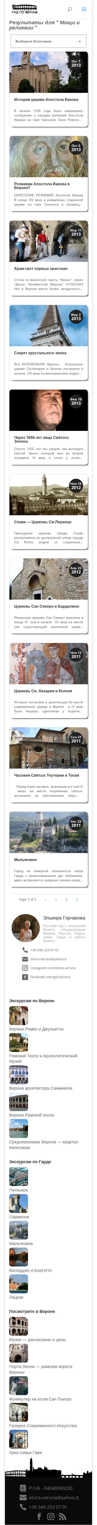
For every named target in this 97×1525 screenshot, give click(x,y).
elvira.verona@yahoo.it (49, 959)
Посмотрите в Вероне (32, 1311)
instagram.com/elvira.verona (53, 968)
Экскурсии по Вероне (31, 1000)
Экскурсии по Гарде (30, 1161)
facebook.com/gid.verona (50, 977)
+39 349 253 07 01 (45, 950)
